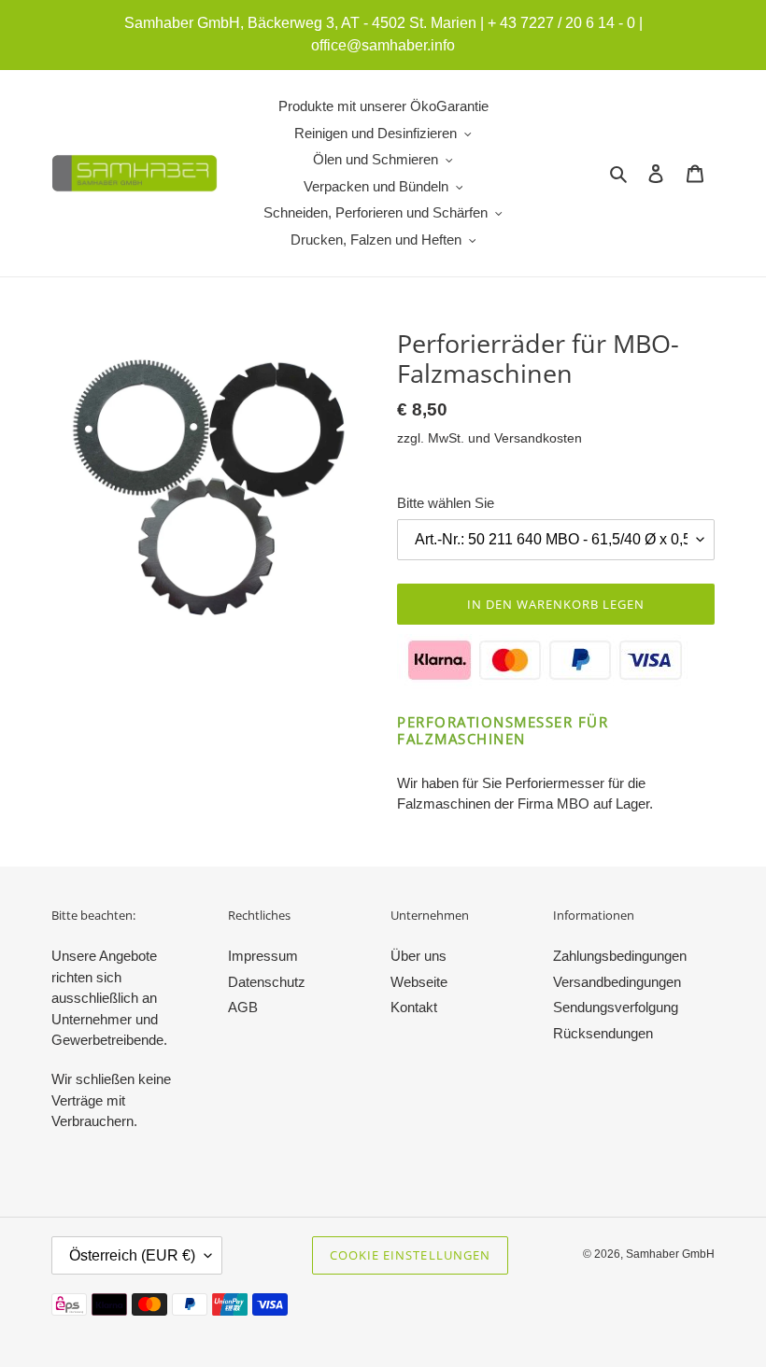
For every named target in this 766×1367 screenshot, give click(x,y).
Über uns (418, 956)
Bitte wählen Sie (445, 503)
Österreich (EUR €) (132, 1255)
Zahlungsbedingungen (620, 956)
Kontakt (413, 1007)
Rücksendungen (603, 1033)
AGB (243, 1007)
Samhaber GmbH (670, 1254)
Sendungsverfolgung (615, 1007)
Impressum (263, 956)
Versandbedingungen (617, 982)
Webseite (418, 982)
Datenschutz (266, 982)
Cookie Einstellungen (410, 1255)
